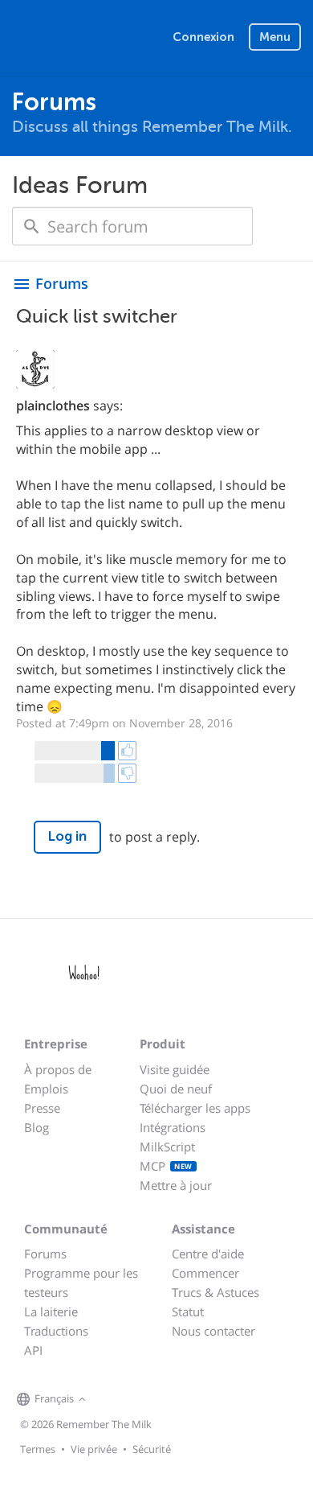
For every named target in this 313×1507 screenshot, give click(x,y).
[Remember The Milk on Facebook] (113, 1400)
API (33, 1350)
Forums (45, 1254)
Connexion (203, 37)
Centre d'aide (208, 1254)
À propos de (57, 1069)
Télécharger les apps (195, 1108)
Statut (188, 1311)
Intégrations (172, 1127)
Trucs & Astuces (215, 1292)
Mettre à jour (176, 1185)
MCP (166, 1166)
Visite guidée (174, 1069)
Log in (67, 836)
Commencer (205, 1273)
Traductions (56, 1331)
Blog (36, 1127)
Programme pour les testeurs (81, 1282)
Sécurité (151, 1449)
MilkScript (167, 1146)
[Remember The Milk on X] (136, 1400)
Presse (42, 1108)
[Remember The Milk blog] (156, 1400)
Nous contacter (213, 1331)
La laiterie (51, 1311)
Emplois (46, 1089)
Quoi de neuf (176, 1089)
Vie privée (94, 1449)
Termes (37, 1449)
